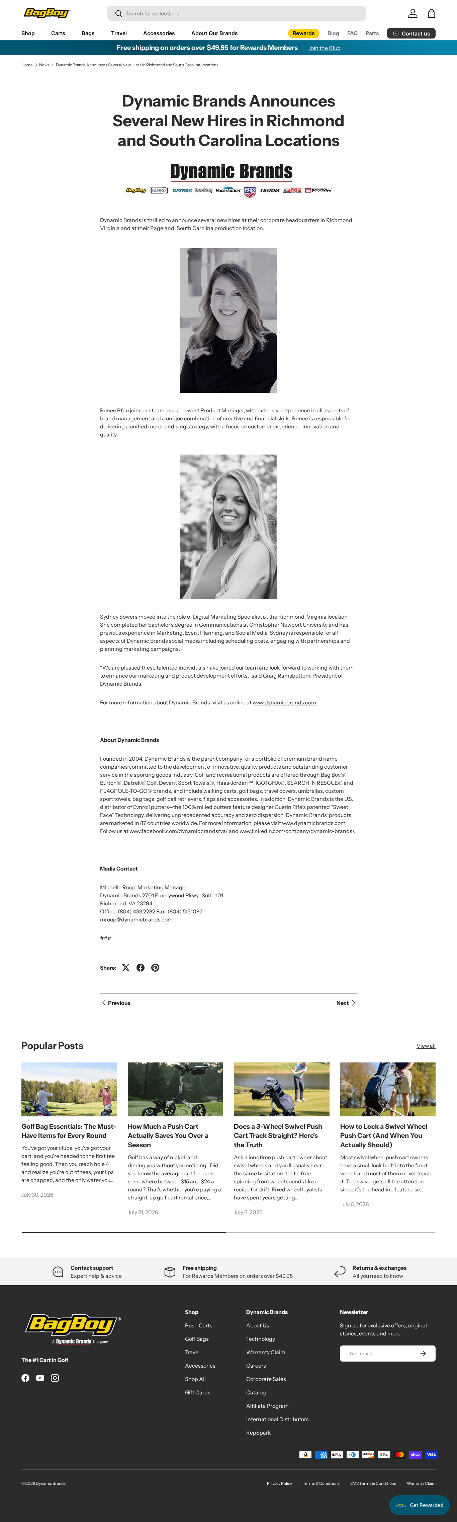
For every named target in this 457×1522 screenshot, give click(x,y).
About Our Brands (214, 33)
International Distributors (277, 1419)
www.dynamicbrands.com (284, 702)
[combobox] (236, 13)
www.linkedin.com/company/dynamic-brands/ (297, 831)
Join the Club (324, 48)
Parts (372, 33)
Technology (260, 1338)
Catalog (256, 1392)
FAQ (352, 33)
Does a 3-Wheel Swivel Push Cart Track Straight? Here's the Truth (278, 1135)
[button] (431, 13)
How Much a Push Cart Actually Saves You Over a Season (168, 1135)
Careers (256, 1365)
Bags (88, 33)
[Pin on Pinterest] (155, 967)
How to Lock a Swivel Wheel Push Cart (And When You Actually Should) (383, 1135)
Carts (58, 33)
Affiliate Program (267, 1405)
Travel (119, 33)
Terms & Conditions (321, 1483)
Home (27, 64)
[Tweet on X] (125, 967)
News (44, 64)
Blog (333, 33)
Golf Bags (197, 1338)
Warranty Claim (265, 1352)
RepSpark (258, 1432)
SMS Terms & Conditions (373, 1483)
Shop (28, 33)
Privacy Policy (279, 1483)
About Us (257, 1325)
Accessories (159, 33)
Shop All (195, 1379)
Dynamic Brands (51, 1483)
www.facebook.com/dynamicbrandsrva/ (178, 831)
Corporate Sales (266, 1379)
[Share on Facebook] (140, 967)
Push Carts (198, 1325)
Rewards (304, 33)
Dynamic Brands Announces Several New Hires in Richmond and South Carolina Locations (137, 64)
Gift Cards (197, 1392)
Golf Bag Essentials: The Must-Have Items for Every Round (68, 1131)
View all (426, 1045)
